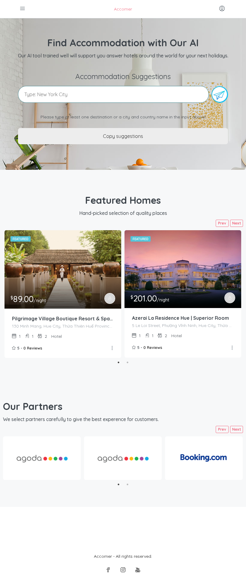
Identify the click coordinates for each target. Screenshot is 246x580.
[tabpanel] (63, 294)
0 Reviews (32, 348)
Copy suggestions (123, 136)
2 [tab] (127, 362)
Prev (222, 223)
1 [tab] (119, 362)
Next (236, 223)
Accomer (123, 9)
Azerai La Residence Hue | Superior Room (180, 318)
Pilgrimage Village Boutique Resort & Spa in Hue (63, 319)
